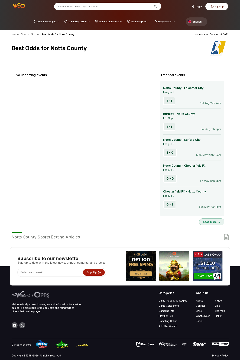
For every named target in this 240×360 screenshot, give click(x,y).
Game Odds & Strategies (173, 300)
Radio (199, 320)
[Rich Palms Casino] (174, 266)
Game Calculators (169, 305)
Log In (199, 6)
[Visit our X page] (22, 325)
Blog (217, 305)
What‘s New (203, 315)
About (199, 300)
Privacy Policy (220, 355)
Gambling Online (168, 320)
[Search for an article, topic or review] (155, 6)
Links (199, 310)
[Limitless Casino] (141, 266)
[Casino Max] (208, 266)
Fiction (218, 315)
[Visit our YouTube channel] (15, 325)
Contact (200, 305)
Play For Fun (166, 315)
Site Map (220, 310)
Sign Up (219, 6)
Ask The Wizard (168, 326)
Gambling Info (166, 310)
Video (218, 300)
